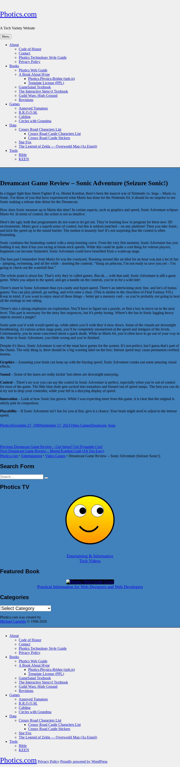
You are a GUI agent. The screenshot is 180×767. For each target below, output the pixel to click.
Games (14, 104)
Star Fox (25, 142)
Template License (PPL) (46, 83)
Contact (24, 53)
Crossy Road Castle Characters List (54, 134)
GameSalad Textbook (35, 87)
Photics (5, 425)
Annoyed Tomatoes (33, 108)
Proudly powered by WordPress (83, 761)
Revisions (26, 100)
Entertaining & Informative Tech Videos (90, 558)
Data (12, 125)
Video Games (80, 425)
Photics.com (18, 14)
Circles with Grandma (35, 121)
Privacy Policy (29, 62)
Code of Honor (30, 49)
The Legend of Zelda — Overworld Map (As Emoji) (58, 146)
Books (14, 66)
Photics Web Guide (33, 70)
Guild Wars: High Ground (38, 96)
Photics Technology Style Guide (43, 57)
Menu (5, 36)
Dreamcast (98, 425)
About (14, 45)
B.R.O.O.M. (28, 112)
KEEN (24, 159)
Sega (111, 425)
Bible (23, 155)
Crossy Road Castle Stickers (49, 138)
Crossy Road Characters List (40, 129)
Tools (13, 151)
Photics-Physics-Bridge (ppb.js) (51, 79)
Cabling (24, 117)
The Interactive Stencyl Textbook (43, 91)
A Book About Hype (34, 74)
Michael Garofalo (13, 621)
